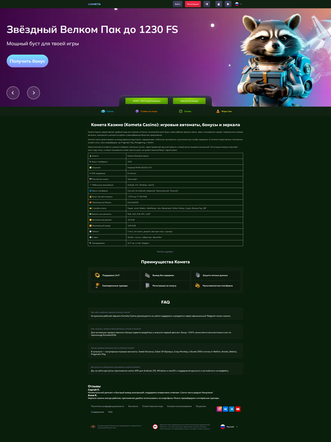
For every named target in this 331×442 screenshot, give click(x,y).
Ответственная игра (152, 406)
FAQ (110, 412)
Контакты (133, 406)
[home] (94, 4)
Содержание (97, 412)
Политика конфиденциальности (107, 406)
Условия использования (179, 406)
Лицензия (201, 406)
